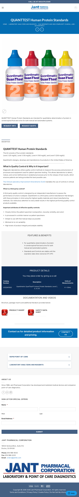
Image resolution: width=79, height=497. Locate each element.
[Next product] (37, 29)
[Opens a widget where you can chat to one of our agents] (71, 493)
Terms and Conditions (18, 492)
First (3, 414)
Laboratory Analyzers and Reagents (23, 24)
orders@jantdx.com (14, 458)
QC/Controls (39, 26)
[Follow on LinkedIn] (11, 392)
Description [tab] (6, 141)
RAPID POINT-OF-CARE (19, 357)
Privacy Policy (32, 492)
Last (41, 414)
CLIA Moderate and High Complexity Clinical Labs (56, 24)
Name (5, 405)
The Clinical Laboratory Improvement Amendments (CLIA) (24, 182)
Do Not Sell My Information (59, 492)
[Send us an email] (7, 392)
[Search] (75, 7)
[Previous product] (42, 29)
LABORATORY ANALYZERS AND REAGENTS (27, 365)
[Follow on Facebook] (3, 392)
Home (5, 24)
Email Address (8, 419)
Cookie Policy (44, 492)
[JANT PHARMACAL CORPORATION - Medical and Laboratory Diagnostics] (39, 8)
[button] (3, 7)
